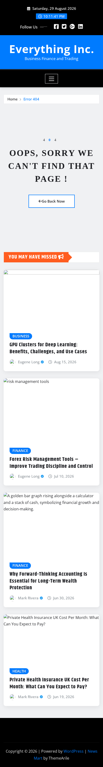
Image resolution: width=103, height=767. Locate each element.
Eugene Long (29, 361)
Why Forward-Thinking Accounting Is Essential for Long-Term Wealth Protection (48, 581)
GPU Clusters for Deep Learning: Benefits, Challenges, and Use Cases (48, 348)
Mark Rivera (28, 598)
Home (12, 99)
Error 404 (31, 99)
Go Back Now (53, 201)
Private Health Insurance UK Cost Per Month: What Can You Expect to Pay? (49, 683)
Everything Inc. (51, 48)
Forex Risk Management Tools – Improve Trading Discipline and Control (51, 462)
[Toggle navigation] (51, 78)
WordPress (73, 751)
